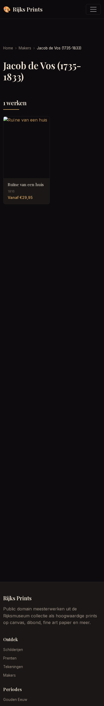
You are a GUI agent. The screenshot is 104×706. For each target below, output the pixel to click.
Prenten (10, 658)
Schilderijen (13, 650)
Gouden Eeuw (15, 699)
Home (8, 48)
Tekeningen (13, 667)
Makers (25, 48)
